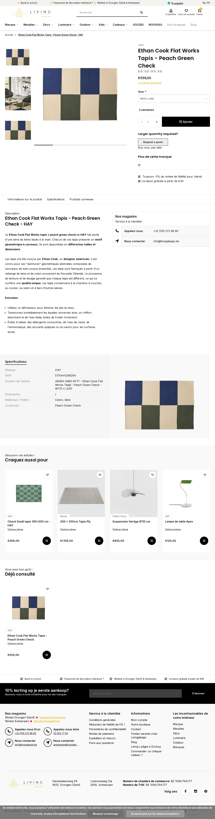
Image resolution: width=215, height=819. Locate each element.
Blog (193, 24)
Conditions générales (102, 720)
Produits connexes (81, 199)
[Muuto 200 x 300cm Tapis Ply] (81, 493)
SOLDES (138, 24)
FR (208, 3)
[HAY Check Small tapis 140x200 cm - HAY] (29, 493)
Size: (142, 91)
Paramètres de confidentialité (107, 729)
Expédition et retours (102, 738)
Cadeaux (119, 24)
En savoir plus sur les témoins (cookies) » (155, 813)
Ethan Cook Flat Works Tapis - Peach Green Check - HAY (50, 35)
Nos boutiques (176, 24)
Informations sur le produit (25, 199)
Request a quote (153, 142)
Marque (10, 24)
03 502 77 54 (60, 733)
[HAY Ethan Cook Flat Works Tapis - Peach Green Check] (29, 607)
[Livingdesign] (30, 13)
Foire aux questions (101, 743)
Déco (46, 24)
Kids (102, 24)
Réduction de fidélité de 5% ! (107, 724)
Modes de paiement (101, 733)
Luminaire (64, 24)
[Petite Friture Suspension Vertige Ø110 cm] (134, 493)
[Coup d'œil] (46, 541)
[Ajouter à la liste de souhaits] (139, 165)
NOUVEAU (155, 24)
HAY (141, 45)
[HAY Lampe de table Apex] (186, 493)
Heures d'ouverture (52, 717)
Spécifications (55, 199)
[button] (18, 144)
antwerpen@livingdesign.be (68, 744)
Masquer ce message (105, 813)
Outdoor (85, 24)
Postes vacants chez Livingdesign (144, 735)
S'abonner (198, 693)
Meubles (29, 24)
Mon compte (139, 720)
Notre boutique (140, 724)
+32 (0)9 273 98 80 (165, 231)
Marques (178, 747)
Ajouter (188, 121)
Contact (136, 729)
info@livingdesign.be (166, 241)
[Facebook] (185, 791)
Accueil (9, 35)
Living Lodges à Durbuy (146, 746)
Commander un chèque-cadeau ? (146, 753)
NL (204, 3)
